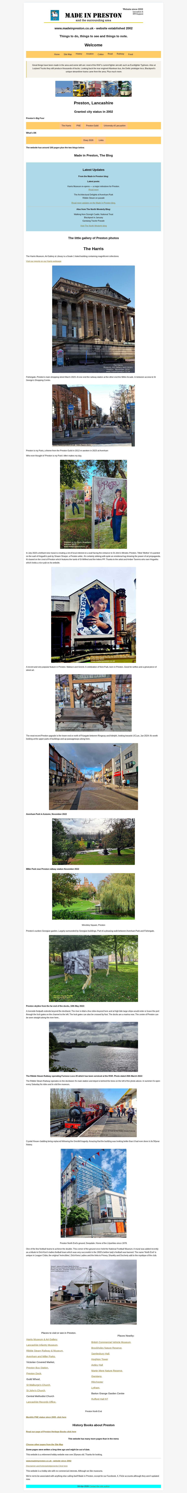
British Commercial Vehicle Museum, (111, 1342)
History (79, 54)
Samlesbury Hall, (100, 1353)
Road (110, 54)
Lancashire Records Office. (41, 1402)
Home (57, 54)
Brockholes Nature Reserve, (106, 1348)
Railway (120, 54)
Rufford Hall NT (99, 1399)
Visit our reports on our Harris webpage (43, 261)
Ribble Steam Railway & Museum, (44, 1350)
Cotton (101, 54)
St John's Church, (36, 1390)
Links (101, 140)
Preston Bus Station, (37, 1367)
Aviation (90, 54)
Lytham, (95, 1387)
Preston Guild (92, 126)
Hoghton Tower (99, 1359)
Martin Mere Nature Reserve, (107, 1370)
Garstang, (96, 1376)
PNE (78, 126)
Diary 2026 (88, 140)
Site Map (68, 54)
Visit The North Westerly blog (93, 226)
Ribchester (97, 1382)
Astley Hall (97, 1365)
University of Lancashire (115, 126)
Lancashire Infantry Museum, (42, 1345)
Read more (94, 190)
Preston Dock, (34, 1373)
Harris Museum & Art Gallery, (42, 1339)
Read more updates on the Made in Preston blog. (93, 203)
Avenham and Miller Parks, (41, 1356)
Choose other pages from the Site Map (44, 1444)
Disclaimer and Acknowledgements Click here (47, 1466)
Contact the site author (99, 1486)
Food (130, 54)
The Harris (66, 126)
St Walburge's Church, (38, 1385)
